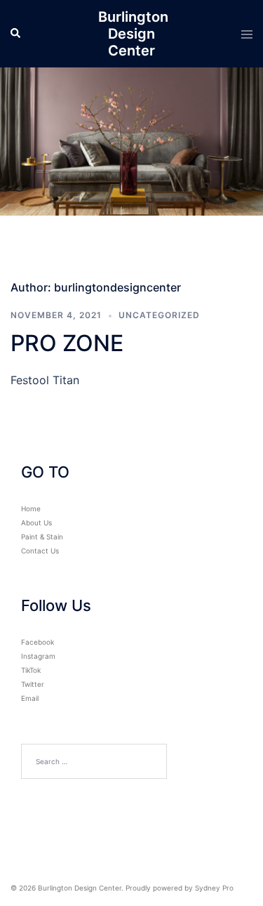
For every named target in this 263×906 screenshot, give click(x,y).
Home (31, 508)
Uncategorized (159, 315)
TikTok (31, 670)
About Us (36, 522)
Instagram (38, 656)
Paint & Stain (42, 536)
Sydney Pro (214, 888)
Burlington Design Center (133, 33)
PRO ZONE (67, 343)
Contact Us (40, 550)
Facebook (37, 642)
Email (30, 698)
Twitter (32, 684)
